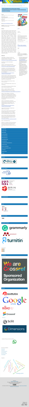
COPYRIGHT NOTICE (4, 144)
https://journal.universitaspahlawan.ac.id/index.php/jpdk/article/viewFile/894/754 (11, 91)
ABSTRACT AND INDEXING (5, 146)
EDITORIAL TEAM (4, 130)
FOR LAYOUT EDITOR (4, 353)
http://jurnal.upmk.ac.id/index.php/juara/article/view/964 (8, 66)
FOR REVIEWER (3, 354)
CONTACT (3, 153)
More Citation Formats (20, 41)
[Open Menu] (1, 1)
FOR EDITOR (3, 350)
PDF (18, 28)
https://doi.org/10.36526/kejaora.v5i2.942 (8, 23)
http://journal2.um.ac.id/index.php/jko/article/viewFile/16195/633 (9, 60)
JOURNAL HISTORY (4, 151)
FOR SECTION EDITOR (4, 351)
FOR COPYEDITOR (3, 352)
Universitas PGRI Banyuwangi (14, 381)
